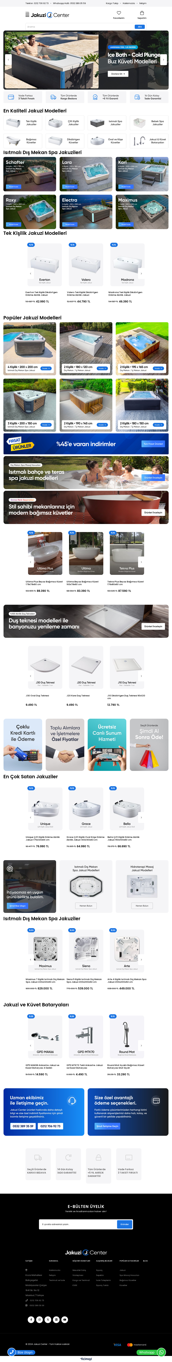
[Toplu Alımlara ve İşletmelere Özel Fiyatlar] (65, 689)
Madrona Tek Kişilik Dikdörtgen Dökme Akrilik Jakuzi (42, 238)
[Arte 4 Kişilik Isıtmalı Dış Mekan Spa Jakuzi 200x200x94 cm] (45, 894)
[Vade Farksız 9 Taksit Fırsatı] (22, 41)
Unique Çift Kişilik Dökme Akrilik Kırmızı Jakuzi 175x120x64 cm (124, 782)
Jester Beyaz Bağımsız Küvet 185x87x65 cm (82, 527)
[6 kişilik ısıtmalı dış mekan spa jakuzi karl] (142, 118)
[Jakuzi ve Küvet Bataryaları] (149, 85)
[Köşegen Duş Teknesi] (86, 611)
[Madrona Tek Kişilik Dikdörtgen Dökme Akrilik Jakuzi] (45, 208)
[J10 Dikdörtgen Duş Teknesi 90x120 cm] (45, 611)
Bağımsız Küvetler (128, 1224)
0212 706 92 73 (37, 1244)
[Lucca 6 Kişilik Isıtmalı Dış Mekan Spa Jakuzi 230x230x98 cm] (126, 894)
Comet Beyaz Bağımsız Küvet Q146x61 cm (123, 527)
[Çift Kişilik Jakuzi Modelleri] (65, 66)
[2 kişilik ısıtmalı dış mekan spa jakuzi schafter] (29, 118)
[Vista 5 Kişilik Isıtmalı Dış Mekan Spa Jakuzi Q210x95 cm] (86, 894)
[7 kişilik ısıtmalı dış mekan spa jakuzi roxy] (29, 156)
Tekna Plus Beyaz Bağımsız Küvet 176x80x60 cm (44, 527)
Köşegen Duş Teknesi (78, 639)
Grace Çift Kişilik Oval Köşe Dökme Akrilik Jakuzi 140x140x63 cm (44, 782)
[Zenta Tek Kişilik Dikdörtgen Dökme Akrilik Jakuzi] (86, 208)
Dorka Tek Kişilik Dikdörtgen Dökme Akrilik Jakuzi (124, 238)
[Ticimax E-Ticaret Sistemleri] (86, 1303)
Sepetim (100, 1219)
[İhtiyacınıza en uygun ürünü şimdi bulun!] (29, 830)
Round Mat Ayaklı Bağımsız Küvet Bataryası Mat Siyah (44, 1010)
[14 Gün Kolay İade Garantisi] (149, 41)
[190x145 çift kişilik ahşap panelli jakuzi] (86, 349)
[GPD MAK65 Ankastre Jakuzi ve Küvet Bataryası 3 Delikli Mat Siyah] (127, 981)
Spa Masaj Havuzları (129, 1219)
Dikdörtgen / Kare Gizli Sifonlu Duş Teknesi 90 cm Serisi (126, 641)
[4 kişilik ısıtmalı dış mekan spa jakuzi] (29, 292)
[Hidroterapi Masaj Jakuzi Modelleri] (142, 830)
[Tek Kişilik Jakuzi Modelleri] (22, 66)
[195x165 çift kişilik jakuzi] (142, 292)
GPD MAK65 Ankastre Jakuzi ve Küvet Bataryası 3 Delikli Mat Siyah (126, 1010)
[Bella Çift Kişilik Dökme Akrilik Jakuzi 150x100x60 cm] (86, 752)
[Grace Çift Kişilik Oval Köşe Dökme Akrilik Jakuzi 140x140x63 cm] (45, 752)
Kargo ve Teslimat (81, 1224)
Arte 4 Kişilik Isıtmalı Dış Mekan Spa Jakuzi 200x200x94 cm (45, 924)
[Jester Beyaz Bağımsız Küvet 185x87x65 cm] (86, 497)
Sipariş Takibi (102, 1229)
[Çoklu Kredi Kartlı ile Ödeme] (22, 689)
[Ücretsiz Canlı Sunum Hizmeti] (107, 689)
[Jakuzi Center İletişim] (43, 1056)
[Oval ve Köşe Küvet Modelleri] (107, 85)
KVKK (75, 1229)
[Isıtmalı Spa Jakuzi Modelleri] (107, 66)
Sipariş (99, 1214)
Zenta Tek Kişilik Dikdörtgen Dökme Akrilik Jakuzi (82, 238)
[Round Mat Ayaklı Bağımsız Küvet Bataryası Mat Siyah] (45, 981)
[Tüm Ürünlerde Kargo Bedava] (65, 41)
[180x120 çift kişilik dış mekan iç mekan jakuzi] (86, 292)
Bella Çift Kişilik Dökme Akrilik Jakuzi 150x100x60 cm (82, 782)
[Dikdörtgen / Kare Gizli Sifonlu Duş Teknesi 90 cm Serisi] (126, 611)
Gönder (124, 1168)
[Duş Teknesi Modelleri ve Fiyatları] (85, 565)
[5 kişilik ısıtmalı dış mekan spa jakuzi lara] (86, 118)
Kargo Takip (112, 3)
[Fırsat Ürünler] (85, 387)
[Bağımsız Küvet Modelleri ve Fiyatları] (86, 32)
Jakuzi (123, 1214)
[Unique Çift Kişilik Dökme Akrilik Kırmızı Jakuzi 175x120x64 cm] (126, 752)
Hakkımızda (129, 3)
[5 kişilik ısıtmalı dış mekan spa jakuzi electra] (86, 156)
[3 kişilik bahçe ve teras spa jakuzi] (29, 349)
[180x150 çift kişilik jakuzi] (142, 349)
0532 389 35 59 (37, 1249)
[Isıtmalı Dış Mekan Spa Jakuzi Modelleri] (86, 830)
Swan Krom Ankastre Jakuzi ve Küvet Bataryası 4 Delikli (83, 1010)
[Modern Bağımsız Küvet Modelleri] (85, 451)
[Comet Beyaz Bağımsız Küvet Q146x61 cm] (126, 497)
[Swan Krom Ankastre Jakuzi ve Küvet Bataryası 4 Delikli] (86, 981)
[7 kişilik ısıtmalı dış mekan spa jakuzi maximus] (142, 156)
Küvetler (123, 1229)
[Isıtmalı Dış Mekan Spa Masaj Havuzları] (85, 416)
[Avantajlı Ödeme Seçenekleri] (128, 1056)
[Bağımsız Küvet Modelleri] (22, 85)
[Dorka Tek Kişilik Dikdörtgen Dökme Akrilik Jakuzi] (128, 208)
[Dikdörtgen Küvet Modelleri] (65, 85)
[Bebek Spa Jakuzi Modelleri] (149, 66)
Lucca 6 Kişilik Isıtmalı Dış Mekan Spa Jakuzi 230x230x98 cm (125, 924)
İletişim (142, 3)
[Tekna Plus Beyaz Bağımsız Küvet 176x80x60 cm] (45, 497)
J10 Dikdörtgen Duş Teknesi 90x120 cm (44, 641)
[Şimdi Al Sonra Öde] (149, 689)
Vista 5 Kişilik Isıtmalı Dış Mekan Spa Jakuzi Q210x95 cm (84, 924)
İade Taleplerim (103, 1224)
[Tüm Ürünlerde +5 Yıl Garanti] (107, 41)
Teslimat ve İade (57, 1224)
